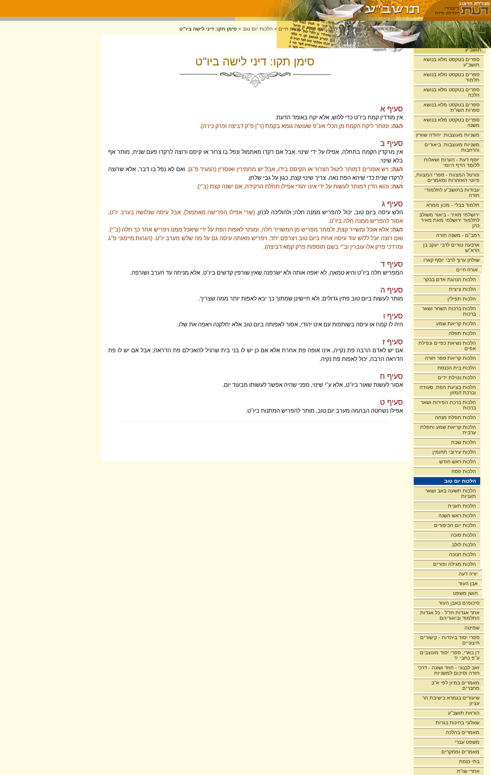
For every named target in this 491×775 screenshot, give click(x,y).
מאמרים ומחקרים (460, 752)
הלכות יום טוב (460, 481)
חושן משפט (465, 593)
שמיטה (471, 627)
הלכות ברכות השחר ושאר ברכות (449, 311)
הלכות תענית (462, 506)
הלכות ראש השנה (457, 515)
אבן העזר (468, 583)
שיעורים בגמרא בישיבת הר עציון (450, 700)
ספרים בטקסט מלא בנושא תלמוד (451, 77)
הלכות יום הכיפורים (455, 525)
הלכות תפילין (462, 299)
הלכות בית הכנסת (456, 368)
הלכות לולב (464, 544)
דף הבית (399, 29)
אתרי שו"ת (468, 771)
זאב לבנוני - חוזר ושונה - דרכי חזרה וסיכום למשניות (448, 670)
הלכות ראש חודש (457, 461)
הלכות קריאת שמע (456, 323)
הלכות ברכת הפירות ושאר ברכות (448, 405)
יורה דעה (468, 574)
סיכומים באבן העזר (459, 603)
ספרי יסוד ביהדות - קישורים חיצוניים (449, 640)
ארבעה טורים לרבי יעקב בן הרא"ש (451, 247)
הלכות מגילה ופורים (454, 564)
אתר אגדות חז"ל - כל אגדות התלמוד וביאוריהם (449, 615)
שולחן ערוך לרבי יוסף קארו (451, 260)
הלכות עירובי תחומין (454, 452)
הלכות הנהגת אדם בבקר (449, 279)
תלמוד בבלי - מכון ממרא (452, 205)
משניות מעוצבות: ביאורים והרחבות (452, 147)
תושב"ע (473, 49)
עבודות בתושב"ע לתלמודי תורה (452, 192)
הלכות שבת (463, 442)
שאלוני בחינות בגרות (457, 722)
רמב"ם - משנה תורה (457, 235)
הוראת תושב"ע (463, 713)
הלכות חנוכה (462, 554)
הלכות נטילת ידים (457, 377)
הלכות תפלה (462, 333)
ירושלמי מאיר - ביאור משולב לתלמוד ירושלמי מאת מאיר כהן (449, 220)
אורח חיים (467, 269)
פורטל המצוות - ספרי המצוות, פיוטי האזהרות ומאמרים (447, 177)
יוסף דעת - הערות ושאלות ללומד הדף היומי (451, 162)
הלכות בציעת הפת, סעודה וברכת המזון (447, 389)
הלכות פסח (463, 471)
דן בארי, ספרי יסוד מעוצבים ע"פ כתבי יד (449, 655)
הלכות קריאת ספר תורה (450, 358)
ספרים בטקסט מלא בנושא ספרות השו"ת (451, 107)
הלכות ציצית (462, 289)
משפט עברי (467, 742)
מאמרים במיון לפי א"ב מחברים (455, 685)
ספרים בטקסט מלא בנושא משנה (451, 122)
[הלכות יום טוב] (329, 8)
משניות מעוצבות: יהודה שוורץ (447, 135)
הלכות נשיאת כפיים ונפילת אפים (447, 345)
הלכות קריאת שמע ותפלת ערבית (448, 429)
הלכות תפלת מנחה (455, 417)
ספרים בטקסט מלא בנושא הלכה (451, 92)
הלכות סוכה (463, 535)
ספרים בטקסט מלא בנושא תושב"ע (451, 62)
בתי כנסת (469, 761)
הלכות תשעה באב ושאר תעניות (450, 493)
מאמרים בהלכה (462, 732)
